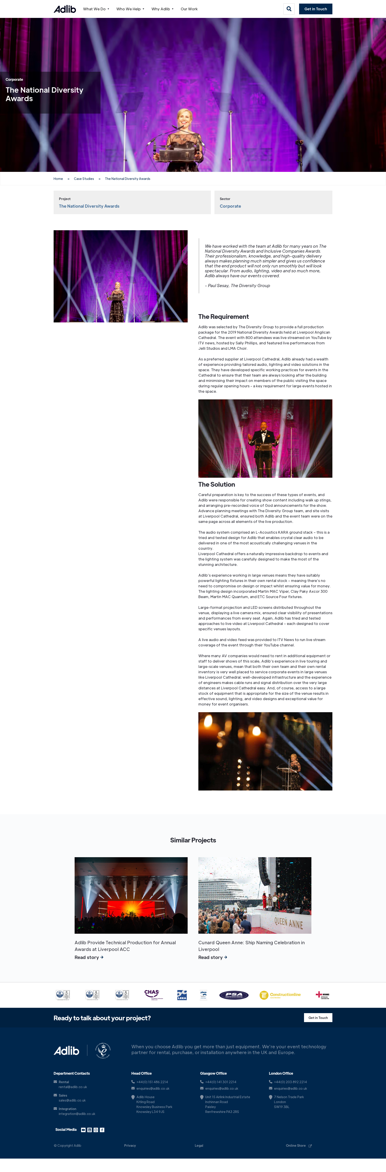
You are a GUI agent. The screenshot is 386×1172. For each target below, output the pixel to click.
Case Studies (84, 179)
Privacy (130, 1145)
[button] (96, 9)
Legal (199, 1145)
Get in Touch (315, 8)
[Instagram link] (96, 1129)
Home (58, 179)
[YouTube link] (83, 1129)
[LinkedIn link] (89, 1129)
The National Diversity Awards (127, 179)
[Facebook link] (102, 1129)
